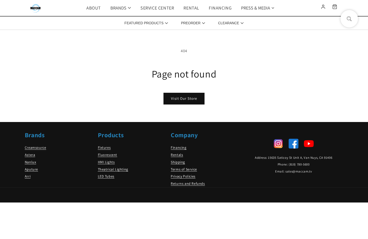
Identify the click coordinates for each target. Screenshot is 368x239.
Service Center (157, 8)
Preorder (191, 23)
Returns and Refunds (188, 183)
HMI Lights (106, 162)
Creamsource (35, 147)
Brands (118, 8)
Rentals (177, 154)
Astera (30, 154)
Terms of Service (184, 169)
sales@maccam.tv (298, 171)
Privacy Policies (183, 176)
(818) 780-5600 (299, 164)
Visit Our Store (184, 98)
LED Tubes (106, 176)
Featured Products (143, 23)
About (93, 8)
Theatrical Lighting (113, 169)
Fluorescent (107, 154)
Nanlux (30, 162)
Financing (220, 8)
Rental (191, 8)
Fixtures (104, 147)
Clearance (228, 23)
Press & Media (255, 8)
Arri (28, 176)
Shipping (178, 162)
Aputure (31, 169)
